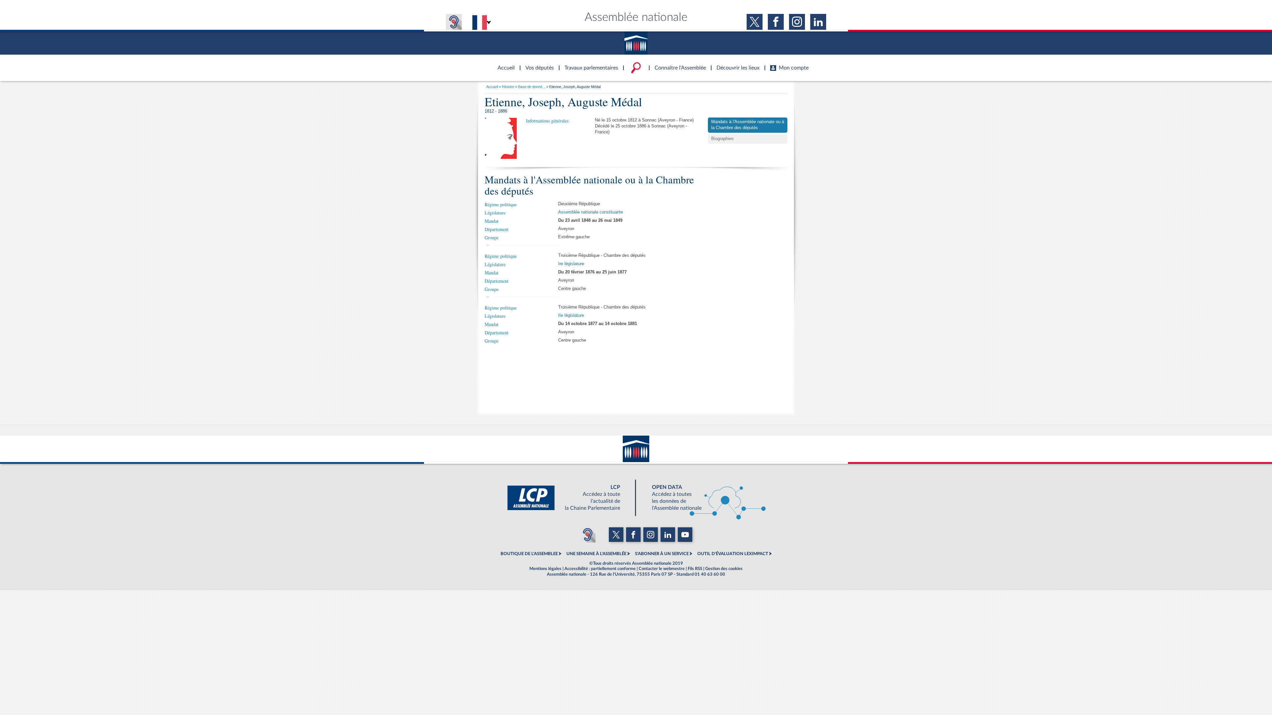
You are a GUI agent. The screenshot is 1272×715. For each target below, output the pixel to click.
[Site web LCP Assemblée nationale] (569, 498)
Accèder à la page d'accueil (503, 64)
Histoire (508, 87)
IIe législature (571, 315)
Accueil (492, 87)
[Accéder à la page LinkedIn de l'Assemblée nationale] (818, 22)
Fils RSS (695, 569)
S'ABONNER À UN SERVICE (662, 554)
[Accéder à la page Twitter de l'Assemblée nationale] (755, 22)
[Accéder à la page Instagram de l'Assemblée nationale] (797, 22)
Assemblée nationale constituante (590, 212)
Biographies (722, 138)
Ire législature (571, 264)
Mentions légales (545, 569)
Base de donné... (531, 87)
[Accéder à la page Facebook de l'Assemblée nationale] (776, 22)
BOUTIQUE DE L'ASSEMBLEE (529, 554)
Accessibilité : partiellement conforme (600, 569)
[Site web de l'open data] (703, 498)
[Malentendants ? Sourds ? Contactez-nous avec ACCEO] (454, 22)
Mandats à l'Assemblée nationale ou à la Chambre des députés (747, 124)
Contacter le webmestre (662, 569)
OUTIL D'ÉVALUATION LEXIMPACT (732, 554)
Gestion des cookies (724, 569)
